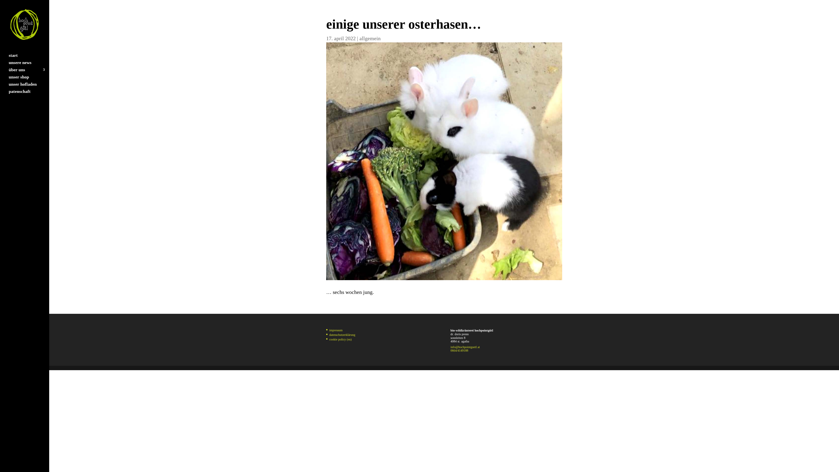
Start (13, 56)
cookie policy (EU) (340, 339)
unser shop (19, 77)
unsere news (20, 63)
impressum (336, 330)
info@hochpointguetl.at (465, 347)
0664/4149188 (459, 350)
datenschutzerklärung (342, 335)
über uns (17, 70)
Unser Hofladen (23, 85)
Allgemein (370, 38)
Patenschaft (20, 92)
